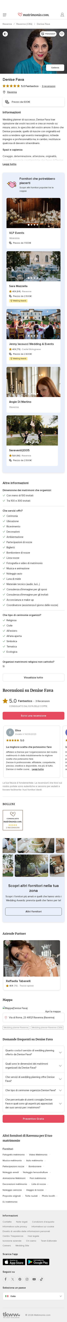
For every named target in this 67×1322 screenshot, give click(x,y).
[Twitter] (13, 1279)
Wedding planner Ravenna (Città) (47, 1027)
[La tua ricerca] (5, 34)
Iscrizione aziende (12, 1240)
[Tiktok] (41, 1279)
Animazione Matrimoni (14, 1178)
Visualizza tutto (33, 677)
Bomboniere (35, 1166)
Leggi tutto (9, 164)
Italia (13, 1296)
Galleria (55, 67)
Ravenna (8, 24)
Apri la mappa (52, 1011)
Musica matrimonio (12, 1160)
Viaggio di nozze (35, 1190)
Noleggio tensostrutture (35, 1172)
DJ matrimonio (10, 1201)
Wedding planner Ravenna (16, 1027)
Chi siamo (31, 1240)
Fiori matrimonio (38, 1178)
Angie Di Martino (20, 402)
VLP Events (16, 233)
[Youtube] (34, 1279)
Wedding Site (22, 1245)
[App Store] (14, 1264)
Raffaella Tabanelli (18, 981)
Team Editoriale (49, 1240)
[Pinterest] (20, 1279)
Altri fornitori (34, 911)
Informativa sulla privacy (15, 1226)
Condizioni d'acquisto (43, 1221)
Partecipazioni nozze (13, 1166)
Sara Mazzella (18, 286)
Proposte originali (12, 1196)
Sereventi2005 (19, 450)
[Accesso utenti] (62, 14)
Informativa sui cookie (43, 1226)
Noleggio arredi (11, 1172)
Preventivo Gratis (33, 1118)
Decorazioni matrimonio (15, 1184)
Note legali (21, 1221)
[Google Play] (38, 1264)
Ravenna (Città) (24, 24)
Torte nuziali (31, 1196)
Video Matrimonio (38, 1154)
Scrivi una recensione (33, 715)
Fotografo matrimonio (14, 1154)
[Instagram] (27, 1279)
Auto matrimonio (34, 1160)
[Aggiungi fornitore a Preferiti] (61, 34)
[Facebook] (5, 1279)
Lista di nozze (39, 1184)
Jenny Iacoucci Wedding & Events (31, 344)
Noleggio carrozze (12, 1190)
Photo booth (48, 1196)
